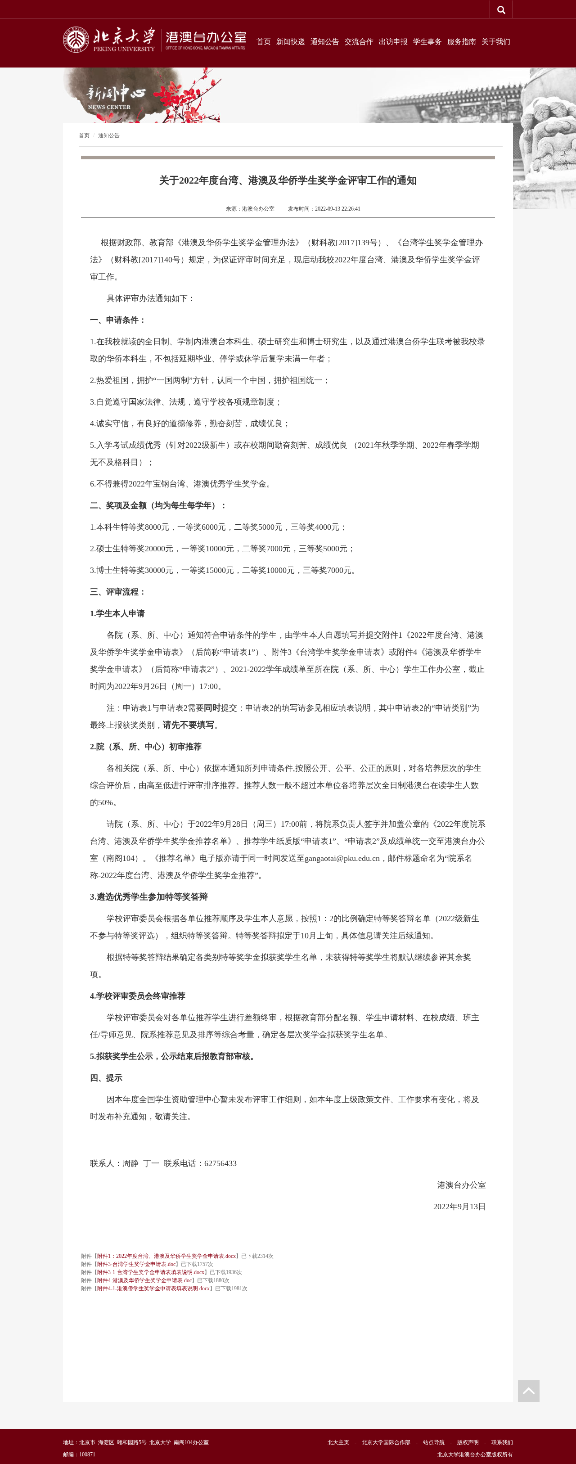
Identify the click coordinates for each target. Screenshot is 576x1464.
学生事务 (427, 41)
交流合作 (359, 41)
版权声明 (468, 1442)
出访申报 (393, 41)
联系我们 (502, 1442)
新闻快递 (290, 41)
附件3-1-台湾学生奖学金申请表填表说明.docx (150, 1272)
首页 (263, 41)
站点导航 (434, 1442)
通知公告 (324, 41)
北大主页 (338, 1442)
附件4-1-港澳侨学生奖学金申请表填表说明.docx (153, 1288)
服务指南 (461, 41)
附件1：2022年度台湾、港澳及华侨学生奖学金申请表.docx (166, 1256)
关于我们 (496, 41)
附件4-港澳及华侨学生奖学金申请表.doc (144, 1280)
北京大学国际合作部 (386, 1442)
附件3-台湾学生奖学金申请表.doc (136, 1264)
